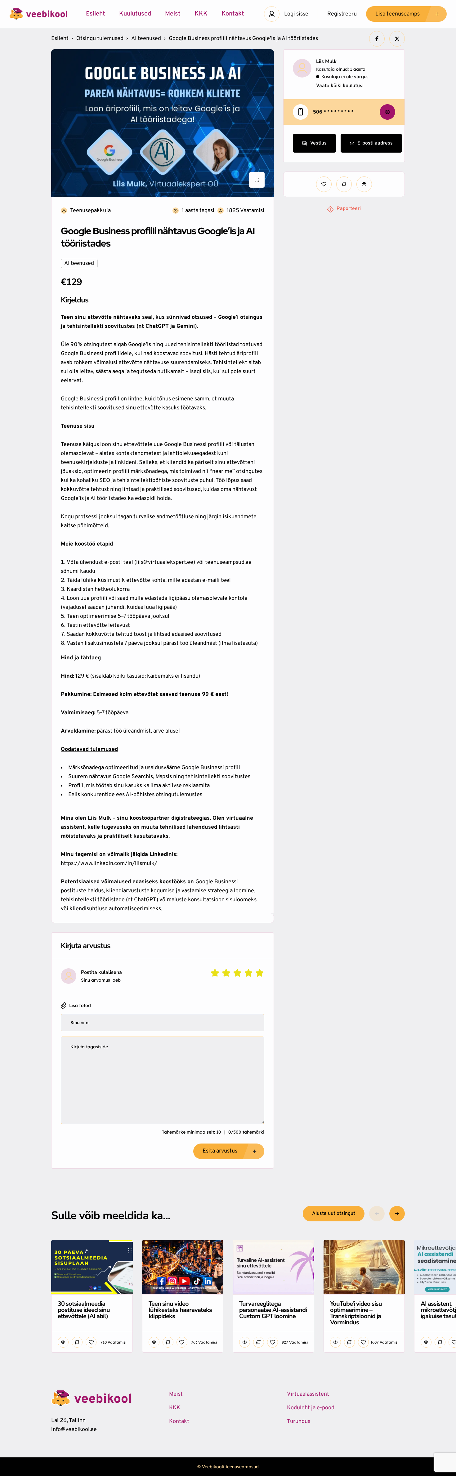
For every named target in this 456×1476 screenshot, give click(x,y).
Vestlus (318, 143)
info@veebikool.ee (74, 1429)
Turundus (298, 1421)
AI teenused (146, 38)
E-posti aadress (375, 143)
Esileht (95, 14)
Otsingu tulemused (99, 38)
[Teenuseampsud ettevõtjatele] (38, 14)
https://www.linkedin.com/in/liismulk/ (109, 863)
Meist (173, 14)
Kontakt (232, 14)
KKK (201, 14)
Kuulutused (135, 14)
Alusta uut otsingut (333, 1214)
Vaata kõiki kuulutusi (340, 85)
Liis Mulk (326, 61)
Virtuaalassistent (308, 1394)
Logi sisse (296, 14)
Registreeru (342, 14)
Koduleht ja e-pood (310, 1407)
